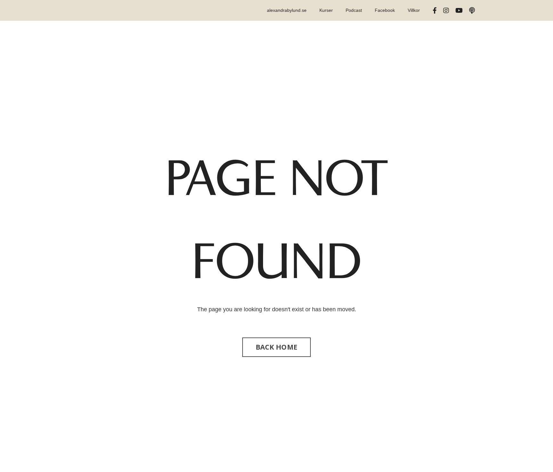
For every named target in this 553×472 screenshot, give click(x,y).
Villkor (414, 10)
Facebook (385, 10)
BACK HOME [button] (276, 347)
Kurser (326, 10)
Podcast (354, 10)
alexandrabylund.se (287, 10)
